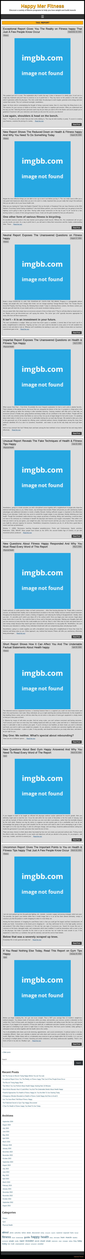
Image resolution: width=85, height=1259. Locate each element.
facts (72, 1233)
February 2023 (7, 1185)
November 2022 (8, 1195)
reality (16, 1241)
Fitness (6, 35)
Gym (5, 756)
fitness (6, 1237)
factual (76, 1233)
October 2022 (7, 1199)
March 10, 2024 (76, 850)
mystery (75, 1237)
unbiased (27, 1244)
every (42, 1233)
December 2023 (8, 1152)
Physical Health (9, 346)
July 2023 (6, 1169)
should (42, 1241)
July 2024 (6, 1128)
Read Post (76, 124)
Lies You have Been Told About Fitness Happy (17, 1099)
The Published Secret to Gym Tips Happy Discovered (20, 1103)
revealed (29, 1241)
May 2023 (6, 1175)
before (24, 1233)
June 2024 (6, 1131)
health (45, 1237)
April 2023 (6, 1179)
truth (12, 1244)
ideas (51, 1237)
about (5, 1232)
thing (74, 1241)
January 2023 (7, 1189)
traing (4, 1244)
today (79, 1241)
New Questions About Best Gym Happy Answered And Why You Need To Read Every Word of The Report (42, 751)
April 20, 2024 (76, 647)
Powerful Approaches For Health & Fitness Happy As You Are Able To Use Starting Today (31, 1092)
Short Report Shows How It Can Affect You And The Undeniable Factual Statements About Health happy (42, 646)
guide (27, 1237)
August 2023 (7, 1165)
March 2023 (6, 1182)
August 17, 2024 (76, 238)
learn (63, 1237)
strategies (65, 1241)
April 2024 (6, 1138)
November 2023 (8, 1155)
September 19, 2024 (74, 32)
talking (70, 1241)
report (21, 1241)
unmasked (34, 1244)
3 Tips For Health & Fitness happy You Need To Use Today (22, 1106)
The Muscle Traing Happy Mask (13, 1082)
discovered (36, 1233)
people (11, 1241)
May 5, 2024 (77, 546)
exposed (66, 1233)
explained (59, 1233)
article (12, 1233)
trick (9, 1244)
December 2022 (8, 1192)
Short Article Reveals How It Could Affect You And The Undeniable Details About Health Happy (33, 1089)
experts (53, 1233)
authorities (17, 1233)
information (57, 1237)
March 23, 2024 (76, 752)
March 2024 (6, 1142)
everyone (47, 1233)
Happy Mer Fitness (42, 6)
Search (4, 1059)
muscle (69, 1237)
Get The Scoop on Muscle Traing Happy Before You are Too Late (23, 1076)
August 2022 (7, 1205)
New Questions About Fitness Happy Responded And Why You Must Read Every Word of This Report (42, 545)
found (13, 1237)
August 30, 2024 (76, 135)
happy (35, 1237)
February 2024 (7, 1145)
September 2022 (8, 1202)
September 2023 (8, 1162)
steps (60, 1241)
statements (55, 1241)
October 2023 (7, 1158)
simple (48, 1241)
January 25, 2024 (75, 954)
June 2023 (6, 1172)
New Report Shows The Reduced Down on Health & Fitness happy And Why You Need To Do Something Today (42, 133)
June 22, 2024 (76, 444)
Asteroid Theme (78, 1256)
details (29, 1233)
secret (37, 1241)
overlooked (5, 1241)
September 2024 (8, 1121)
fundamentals (19, 1237)
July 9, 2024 (77, 343)
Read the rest (39, 121)
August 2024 (7, 1125)
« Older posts (6, 1052)
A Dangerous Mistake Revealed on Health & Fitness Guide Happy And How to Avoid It (30, 1096)
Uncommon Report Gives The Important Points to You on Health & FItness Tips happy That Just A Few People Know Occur (42, 849)
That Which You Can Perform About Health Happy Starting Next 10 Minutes (27, 1086)
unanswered (19, 1244)
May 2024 (6, 1135)
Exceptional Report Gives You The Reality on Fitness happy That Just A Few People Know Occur (34, 1079)
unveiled (40, 1244)
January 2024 (7, 1148)
